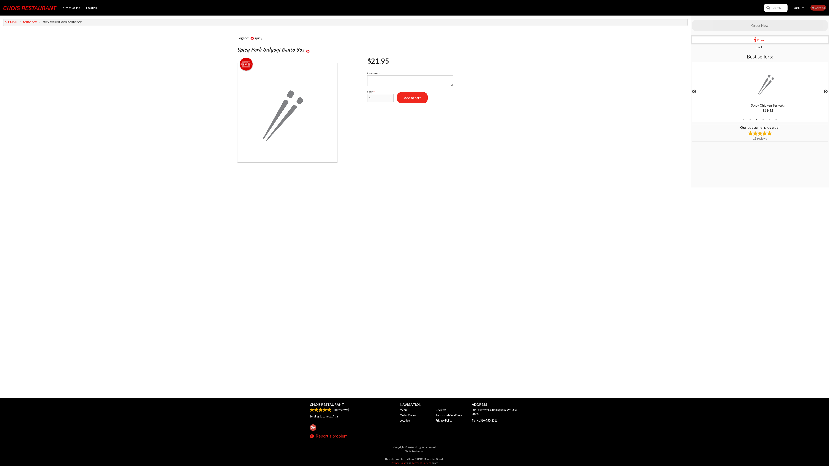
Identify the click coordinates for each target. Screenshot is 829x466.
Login (796, 7)
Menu (403, 410)
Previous (694, 92)
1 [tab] (744, 119)
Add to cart (412, 98)
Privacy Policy (444, 420)
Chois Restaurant (327, 404)
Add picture (246, 64)
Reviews (441, 410)
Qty (371, 92)
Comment (374, 73)
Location (91, 7)
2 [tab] (750, 119)
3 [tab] (757, 119)
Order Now (759, 25)
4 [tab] (763, 119)
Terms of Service (421, 462)
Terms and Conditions (449, 415)
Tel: (484, 420)
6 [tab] (776, 119)
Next (826, 92)
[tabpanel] (760, 92)
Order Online (71, 7)
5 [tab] (769, 119)
